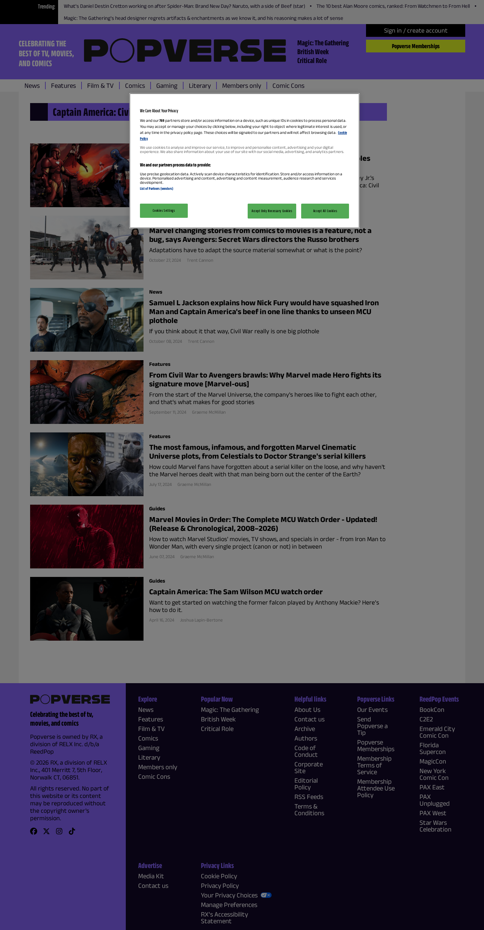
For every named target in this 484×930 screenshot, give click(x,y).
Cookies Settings (164, 210)
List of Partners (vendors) (156, 188)
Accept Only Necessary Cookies (272, 211)
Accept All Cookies (325, 211)
